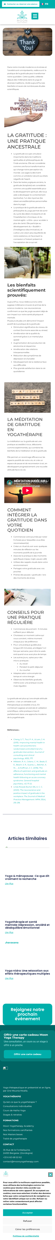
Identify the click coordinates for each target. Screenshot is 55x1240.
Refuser (27, 1221)
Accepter (27, 1212)
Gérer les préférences (27, 1229)
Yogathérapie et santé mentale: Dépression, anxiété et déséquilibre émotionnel (27, 925)
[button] (50, 1174)
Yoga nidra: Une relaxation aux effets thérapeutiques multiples (27, 972)
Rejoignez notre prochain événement (27, 1014)
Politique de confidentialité (26, 1236)
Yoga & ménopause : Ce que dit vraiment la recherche (27, 877)
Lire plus (9, 884)
